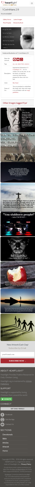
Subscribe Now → (17, 361)
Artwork (6, 447)
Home (5, 451)
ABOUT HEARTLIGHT (12, 370)
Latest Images (18, 19)
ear (16, 64)
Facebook (8, 415)
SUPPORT (5, 388)
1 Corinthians (22, 53)
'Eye (25, 103)
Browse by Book (18, 23)
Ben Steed (15, 83)
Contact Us (9, 424)
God (22, 64)
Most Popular (7, 23)
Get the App (9, 419)
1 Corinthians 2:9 (21, 68)
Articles (5, 443)
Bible (5, 438)
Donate (6, 399)
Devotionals (8, 434)
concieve (26, 64)
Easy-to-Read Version (19, 469)
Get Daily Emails (17, 409)
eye (14, 64)
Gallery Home (7, 19)
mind (19, 64)
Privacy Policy (26, 464)
